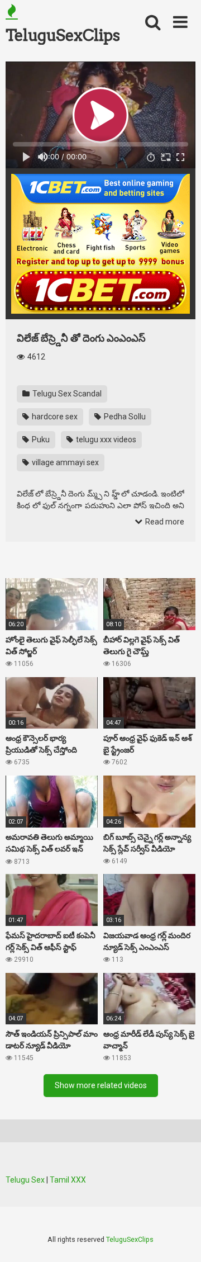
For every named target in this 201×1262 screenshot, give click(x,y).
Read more (163, 521)
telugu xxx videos (105, 439)
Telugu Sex (25, 1179)
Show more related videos (101, 1085)
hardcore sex (54, 416)
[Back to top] (180, 1239)
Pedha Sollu (124, 416)
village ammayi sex (64, 462)
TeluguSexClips (62, 35)
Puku (40, 439)
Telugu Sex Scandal (66, 393)
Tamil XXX (68, 1179)
